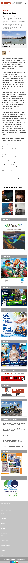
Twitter (3, 528)
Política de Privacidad (6, 540)
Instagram (3, 518)
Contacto (3, 550)
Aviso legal (3, 536)
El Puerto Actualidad (10, 559)
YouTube (3, 523)
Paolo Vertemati (12, 52)
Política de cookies (5, 545)
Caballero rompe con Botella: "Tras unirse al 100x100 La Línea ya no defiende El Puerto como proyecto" (12, 440)
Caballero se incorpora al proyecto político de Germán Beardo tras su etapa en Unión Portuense (14, 429)
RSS (2, 555)
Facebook (3, 513)
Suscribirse (3, 506)
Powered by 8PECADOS (20, 559)
